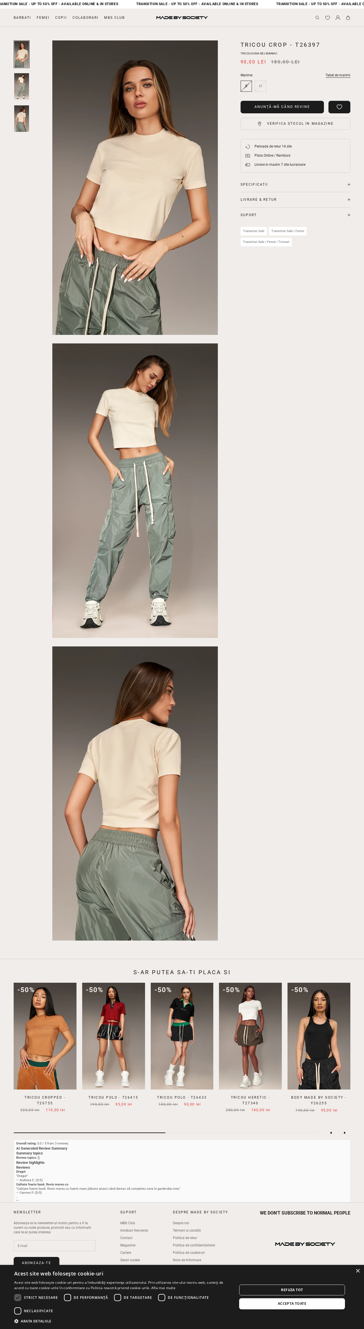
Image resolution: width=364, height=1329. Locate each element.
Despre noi (181, 1223)
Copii (61, 18)
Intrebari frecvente (134, 1230)
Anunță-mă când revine (282, 107)
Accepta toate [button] (292, 1303)
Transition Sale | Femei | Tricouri (266, 242)
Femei (43, 18)
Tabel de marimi (338, 75)
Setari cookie (130, 1260)
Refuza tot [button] (292, 1289)
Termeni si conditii (187, 1230)
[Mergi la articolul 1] (22, 54)
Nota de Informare (187, 1260)
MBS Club (114, 18)
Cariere (125, 1253)
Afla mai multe (163, 1287)
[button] (122, 1321)
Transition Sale (253, 231)
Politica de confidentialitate (194, 1245)
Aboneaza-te (36, 1263)
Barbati (22, 18)
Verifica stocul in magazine (300, 124)
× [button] (357, 1271)
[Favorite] (327, 17)
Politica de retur (185, 1238)
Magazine (127, 1245)
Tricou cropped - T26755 (44, 1100)
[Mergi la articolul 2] (22, 86)
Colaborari (86, 18)
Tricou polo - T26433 (182, 1097)
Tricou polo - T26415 (113, 1097)
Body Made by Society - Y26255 (318, 1100)
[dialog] (182, 1297)
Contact (126, 1238)
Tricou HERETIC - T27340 (250, 1100)
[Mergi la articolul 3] (22, 118)
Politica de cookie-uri (189, 1253)
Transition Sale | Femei (287, 231)
